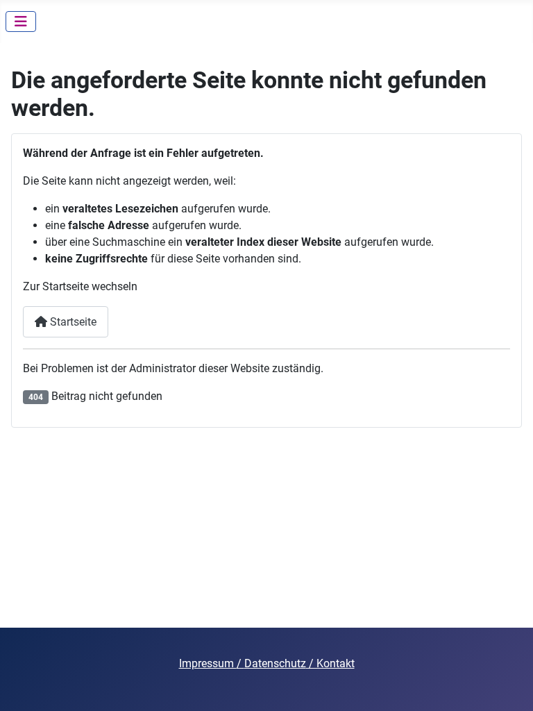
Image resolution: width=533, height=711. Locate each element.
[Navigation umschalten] (21, 21)
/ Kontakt (330, 663)
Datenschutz (275, 663)
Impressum (208, 663)
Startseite (71, 321)
